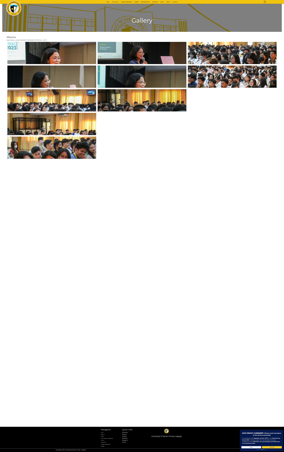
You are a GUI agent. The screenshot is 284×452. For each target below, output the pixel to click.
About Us (103, 434)
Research (125, 440)
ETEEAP (136, 1)
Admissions (155, 1)
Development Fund (145, 1)
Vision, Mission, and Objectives (107, 438)
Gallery (162, 1)
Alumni (102, 440)
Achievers (125, 432)
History (102, 436)
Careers (168, 1)
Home (107, 1)
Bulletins (124, 438)
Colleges (102, 446)
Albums (124, 434)
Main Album (11, 40)
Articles (124, 436)
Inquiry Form (103, 442)
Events (124, 442)
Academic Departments (126, 1)
